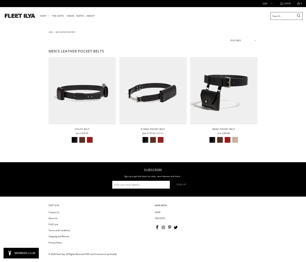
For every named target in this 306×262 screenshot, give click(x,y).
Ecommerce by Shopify (105, 254)
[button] (45, 16)
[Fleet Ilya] (20, 16)
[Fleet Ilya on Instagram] (163, 227)
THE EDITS (160, 218)
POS (87, 254)
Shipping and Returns (59, 236)
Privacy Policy (55, 242)
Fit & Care (53, 224)
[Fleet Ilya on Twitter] (175, 227)
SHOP (157, 212)
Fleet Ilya (60, 254)
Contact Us (54, 212)
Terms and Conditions (59, 230)
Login (287, 3)
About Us (53, 218)
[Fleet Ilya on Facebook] (157, 227)
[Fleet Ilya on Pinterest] (169, 227)
